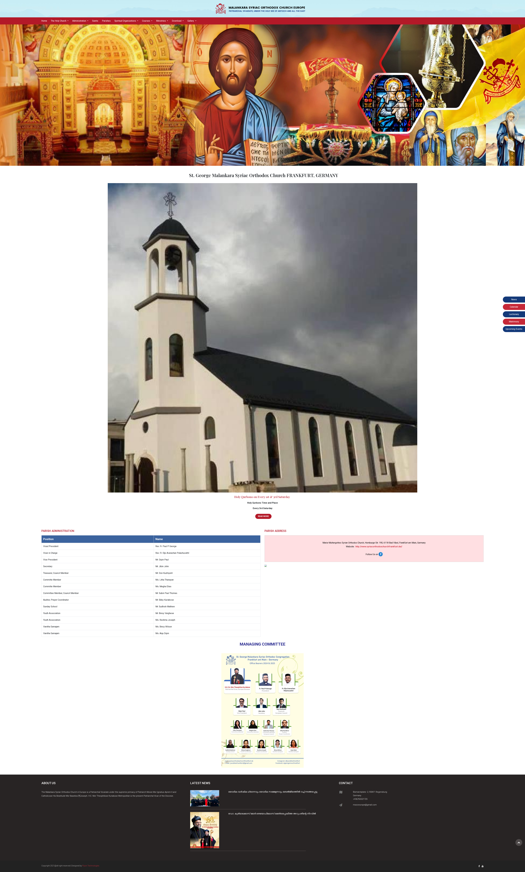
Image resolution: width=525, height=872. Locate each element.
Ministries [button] (161, 21)
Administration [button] (79, 21)
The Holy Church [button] (59, 21)
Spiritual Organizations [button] (125, 21)
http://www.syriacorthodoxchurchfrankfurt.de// (378, 546)
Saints (95, 21)
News (514, 299)
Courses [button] (146, 21)
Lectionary (514, 314)
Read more (263, 516)
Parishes (106, 21)
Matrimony (514, 321)
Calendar (514, 307)
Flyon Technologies (90, 866)
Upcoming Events (514, 329)
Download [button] (177, 21)
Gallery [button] (191, 21)
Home (45, 20)
